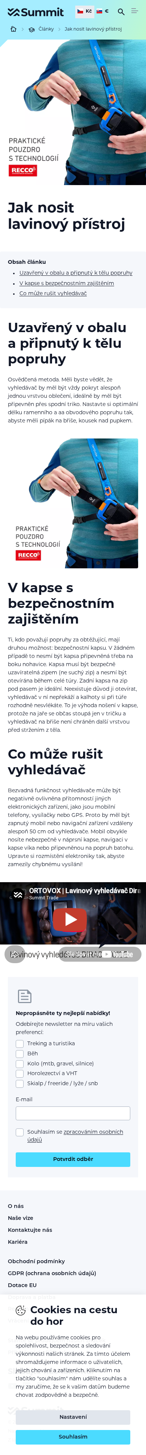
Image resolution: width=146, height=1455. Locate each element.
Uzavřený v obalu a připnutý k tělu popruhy (76, 273)
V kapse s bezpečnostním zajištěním (66, 284)
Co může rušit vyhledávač (53, 294)
